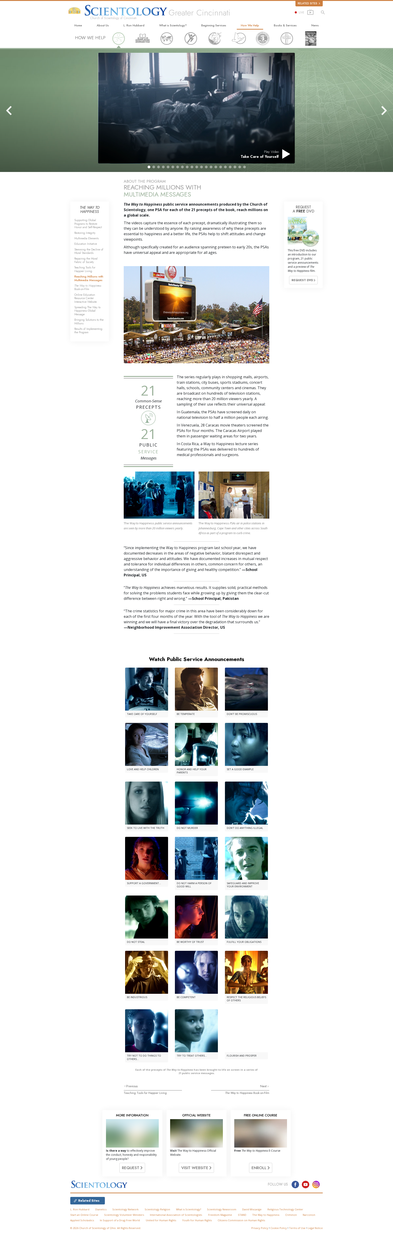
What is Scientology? (173, 25)
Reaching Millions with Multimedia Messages (88, 278)
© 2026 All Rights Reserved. (105, 1228)
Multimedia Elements (86, 238)
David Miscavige (252, 1209)
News (315, 25)
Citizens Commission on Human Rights (241, 1220)
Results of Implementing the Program (88, 330)
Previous (132, 1086)
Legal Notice (315, 1228)
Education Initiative (85, 244)
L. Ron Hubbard (133, 25)
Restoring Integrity (85, 233)
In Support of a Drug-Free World (120, 1220)
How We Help (250, 25)
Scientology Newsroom (221, 1209)
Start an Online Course (84, 1214)
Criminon (291, 1214)
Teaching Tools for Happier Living (145, 1093)
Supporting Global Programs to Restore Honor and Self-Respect (88, 223)
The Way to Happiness (265, 1214)
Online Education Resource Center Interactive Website (85, 298)
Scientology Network (125, 1209)
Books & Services (285, 25)
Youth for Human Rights (197, 1220)
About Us (103, 25)
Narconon (309, 1214)
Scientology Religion (157, 1209)
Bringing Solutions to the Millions (88, 321)
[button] (149, 167)
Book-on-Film (247, 1093)
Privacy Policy (259, 1228)
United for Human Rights (161, 1220)
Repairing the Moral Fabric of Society (86, 260)
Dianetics (100, 1209)
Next (263, 1086)
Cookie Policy (278, 1228)
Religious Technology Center (285, 1209)
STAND (242, 1214)
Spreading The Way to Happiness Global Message (87, 310)
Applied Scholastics (82, 1220)
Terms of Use (297, 1228)
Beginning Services (213, 25)
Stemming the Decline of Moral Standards (88, 251)
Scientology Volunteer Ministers (124, 1214)
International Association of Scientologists (176, 1214)
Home (78, 25)
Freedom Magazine (220, 1214)
